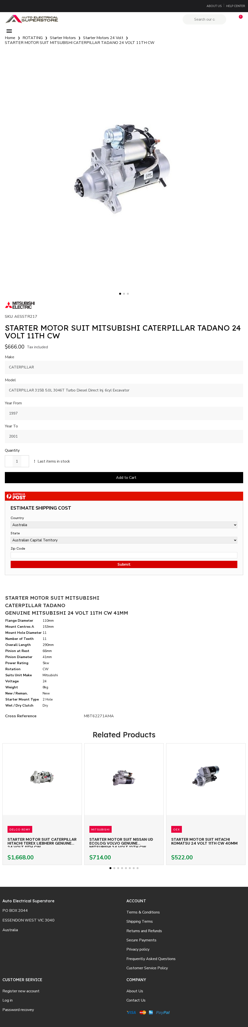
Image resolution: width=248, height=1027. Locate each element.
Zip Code (18, 548)
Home (10, 37)
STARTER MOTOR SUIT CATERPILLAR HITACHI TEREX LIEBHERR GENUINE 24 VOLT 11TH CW (42, 843)
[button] (238, 19)
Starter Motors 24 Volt (103, 37)
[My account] (230, 19)
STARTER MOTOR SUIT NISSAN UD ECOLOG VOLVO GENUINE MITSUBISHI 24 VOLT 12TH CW (121, 843)
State (15, 533)
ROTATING (33, 37)
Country (17, 518)
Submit (124, 564)
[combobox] (205, 19)
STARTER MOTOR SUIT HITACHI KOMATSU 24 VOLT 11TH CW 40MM (204, 841)
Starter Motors (63, 37)
